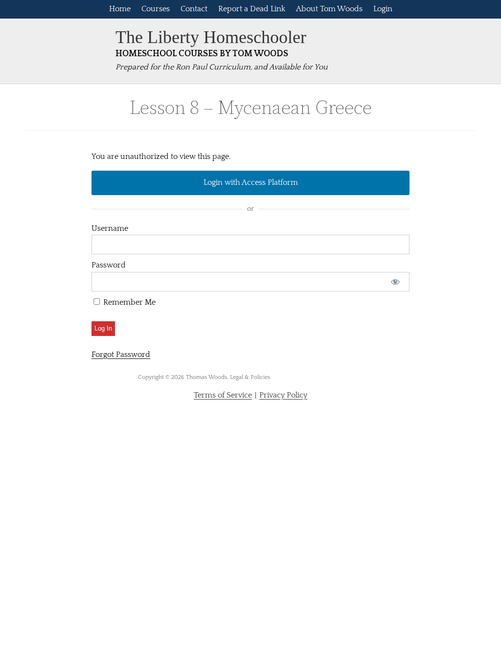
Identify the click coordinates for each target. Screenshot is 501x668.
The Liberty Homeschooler (210, 37)
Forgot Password (120, 354)
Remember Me (128, 302)
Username (109, 228)
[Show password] (396, 281)
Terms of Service (223, 395)
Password (108, 265)
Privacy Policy (283, 395)
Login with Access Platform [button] (251, 182)
